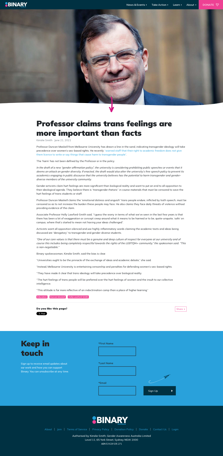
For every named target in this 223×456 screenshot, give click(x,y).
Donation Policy (124, 429)
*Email (102, 382)
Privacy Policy (100, 429)
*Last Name (105, 363)
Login (175, 429)
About (48, 429)
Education (42, 297)
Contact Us (160, 429)
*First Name (105, 343)
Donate (143, 429)
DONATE (208, 4)
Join (59, 429)
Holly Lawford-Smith (78, 297)
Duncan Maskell (57, 297)
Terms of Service (77, 429)
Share (179, 309)
